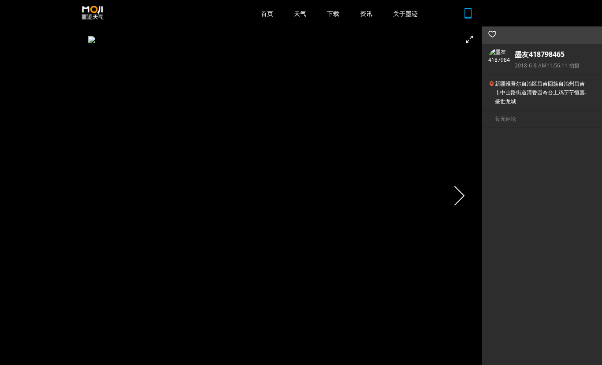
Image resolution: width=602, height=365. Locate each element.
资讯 (366, 13)
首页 (267, 13)
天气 (300, 13)
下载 (333, 13)
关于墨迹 (405, 13)
